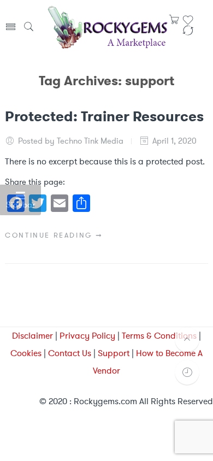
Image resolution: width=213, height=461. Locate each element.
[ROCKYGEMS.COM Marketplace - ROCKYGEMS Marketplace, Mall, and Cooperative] (107, 26)
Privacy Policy (87, 335)
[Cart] (174, 23)
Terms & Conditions (159, 335)
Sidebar (20, 204)
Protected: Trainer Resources (104, 117)
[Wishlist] (188, 23)
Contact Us (69, 353)
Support (113, 353)
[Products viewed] (187, 372)
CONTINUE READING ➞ (54, 235)
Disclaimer (32, 335)
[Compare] (188, 34)
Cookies (26, 353)
